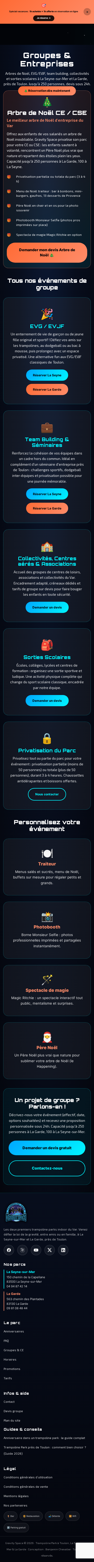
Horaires (10, 1359)
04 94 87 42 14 (17, 1286)
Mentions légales (16, 1496)
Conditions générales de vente (26, 1486)
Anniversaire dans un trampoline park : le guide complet (44, 1438)
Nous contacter (47, 794)
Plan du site (12, 1420)
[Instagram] (22, 1250)
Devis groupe (13, 1411)
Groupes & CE (14, 1350)
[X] (49, 1250)
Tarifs (8, 1378)
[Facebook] (9, 1250)
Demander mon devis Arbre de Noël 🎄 (47, 253)
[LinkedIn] (63, 1250)
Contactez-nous (47, 1168)
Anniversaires (14, 1331)
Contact (9, 1401)
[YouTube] (36, 1250)
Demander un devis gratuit (47, 1148)
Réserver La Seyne (47, 375)
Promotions (12, 1368)
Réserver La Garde (47, 389)
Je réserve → (44, 18)
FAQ (6, 1340)
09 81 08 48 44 (17, 1308)
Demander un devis (47, 607)
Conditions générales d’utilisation (28, 1477)
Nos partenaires (15, 1505)
